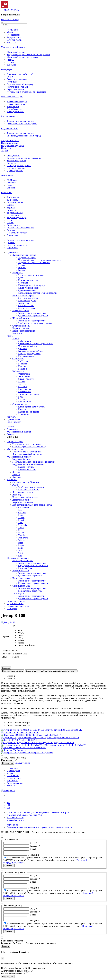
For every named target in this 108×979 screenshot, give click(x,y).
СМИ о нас (12, 180)
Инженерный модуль (17, 101)
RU (8, 802)
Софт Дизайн (13, 155)
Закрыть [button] (5, 946)
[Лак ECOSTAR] (11, 740)
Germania (22, 525)
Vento (20, 553)
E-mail (33, 849)
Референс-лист (14, 37)
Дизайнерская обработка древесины (24, 158)
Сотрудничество (14, 40)
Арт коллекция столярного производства (26, 92)
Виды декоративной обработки (33, 565)
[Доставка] (9, 750)
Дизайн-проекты (15, 202)
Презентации (13, 215)
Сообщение (33, 855)
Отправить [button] (9, 865)
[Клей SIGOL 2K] (12, 732)
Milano (21, 532)
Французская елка (15, 111)
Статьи (10, 222)
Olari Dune (23, 538)
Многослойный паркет (12, 96)
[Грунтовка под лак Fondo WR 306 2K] (22, 737)
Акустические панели (17, 87)
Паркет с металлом (27, 469)
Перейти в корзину (10, 19)
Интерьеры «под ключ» (18, 168)
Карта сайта (12, 825)
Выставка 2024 (25, 568)
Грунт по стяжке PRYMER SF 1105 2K (63, 730)
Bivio (20, 515)
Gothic (21, 527)
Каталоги (11, 210)
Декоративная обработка (30, 575)
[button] (2, 22)
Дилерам (11, 230)
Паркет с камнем (26, 467)
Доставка (11, 163)
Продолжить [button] (7, 763)
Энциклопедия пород (17, 217)
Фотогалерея (13, 197)
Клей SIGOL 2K (31, 732)
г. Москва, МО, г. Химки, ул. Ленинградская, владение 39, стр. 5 (38, 812)
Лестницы (12, 82)
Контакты (11, 42)
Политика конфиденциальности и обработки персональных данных (39, 827)
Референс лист (14, 422)
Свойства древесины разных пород (24, 136)
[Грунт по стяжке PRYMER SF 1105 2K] (23, 730)
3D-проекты (12, 200)
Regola (21, 545)
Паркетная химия (9, 143)
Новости (11, 185)
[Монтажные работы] (14, 747)
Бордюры (11, 64)
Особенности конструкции (31, 487)
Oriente (21, 540)
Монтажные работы (16, 160)
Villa (20, 555)
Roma (20, 548)
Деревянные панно (16, 89)
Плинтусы (6, 148)
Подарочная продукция (12, 145)
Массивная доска (9, 116)
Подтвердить (7, 976)
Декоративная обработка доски (22, 123)
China (20, 522)
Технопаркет (13, 106)
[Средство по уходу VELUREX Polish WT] (24, 745)
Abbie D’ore (23, 507)
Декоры (10, 59)
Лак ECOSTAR (29, 740)
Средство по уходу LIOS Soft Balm (57, 742)
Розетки (10, 62)
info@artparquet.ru (15, 820)
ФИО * (33, 843)
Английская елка (15, 109)
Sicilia (20, 550)
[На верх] (2, 835)
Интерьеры (6, 69)
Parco (20, 543)
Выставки (11, 182)
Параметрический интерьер (20, 84)
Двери (10, 76)
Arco (20, 510)
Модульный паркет (16, 52)
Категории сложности (28, 489)
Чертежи (11, 207)
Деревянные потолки (17, 79)
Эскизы (10, 205)
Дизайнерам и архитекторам (20, 227)
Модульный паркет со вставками (22, 57)
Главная (10, 426)
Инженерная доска (16, 104)
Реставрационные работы (19, 165)
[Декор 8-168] (8, 622)
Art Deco (22, 512)
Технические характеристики (21, 121)
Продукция (12, 30)
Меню (10, 32)
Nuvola (21, 535)
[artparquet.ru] (8, 790)
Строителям (12, 235)
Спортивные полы (10, 140)
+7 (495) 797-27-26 (10, 10)
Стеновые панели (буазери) (20, 74)
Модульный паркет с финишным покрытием (28, 54)
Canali (21, 520)
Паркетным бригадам (17, 233)
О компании (7, 175)
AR (8, 807)
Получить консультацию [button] (12, 671)
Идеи (9, 220)
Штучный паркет (9, 128)
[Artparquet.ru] (4, 7)
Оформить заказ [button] (22, 763)
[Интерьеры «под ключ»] (15, 752)
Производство (13, 35)
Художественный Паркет (19, 432)
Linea (20, 530)
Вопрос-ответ (13, 225)
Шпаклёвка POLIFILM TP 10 (50, 735)
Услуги (4, 150)
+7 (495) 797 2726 (15, 817)
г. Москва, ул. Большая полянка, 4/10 (24, 815)
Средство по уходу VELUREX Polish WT (67, 745)
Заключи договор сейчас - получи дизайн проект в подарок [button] (51, 671)
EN (8, 805)
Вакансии (11, 188)
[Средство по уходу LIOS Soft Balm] (21, 742)
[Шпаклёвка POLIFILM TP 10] (18, 735)
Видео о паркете (14, 212)
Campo (21, 517)
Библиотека (6, 192)
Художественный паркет (13, 47)
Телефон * (35, 846)
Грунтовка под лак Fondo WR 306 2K (61, 737)
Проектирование (15, 170)
